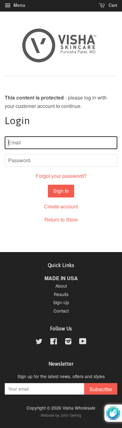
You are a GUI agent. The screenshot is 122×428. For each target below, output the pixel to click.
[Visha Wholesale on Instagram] (68, 342)
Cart (112, 5)
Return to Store (61, 219)
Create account (61, 206)
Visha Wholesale (79, 408)
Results (61, 294)
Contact (61, 311)
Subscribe (100, 389)
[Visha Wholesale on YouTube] (82, 342)
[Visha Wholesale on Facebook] (53, 342)
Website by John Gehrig (61, 415)
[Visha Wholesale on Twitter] (39, 342)
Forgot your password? (61, 175)
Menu (18, 5)
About (61, 286)
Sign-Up (61, 302)
